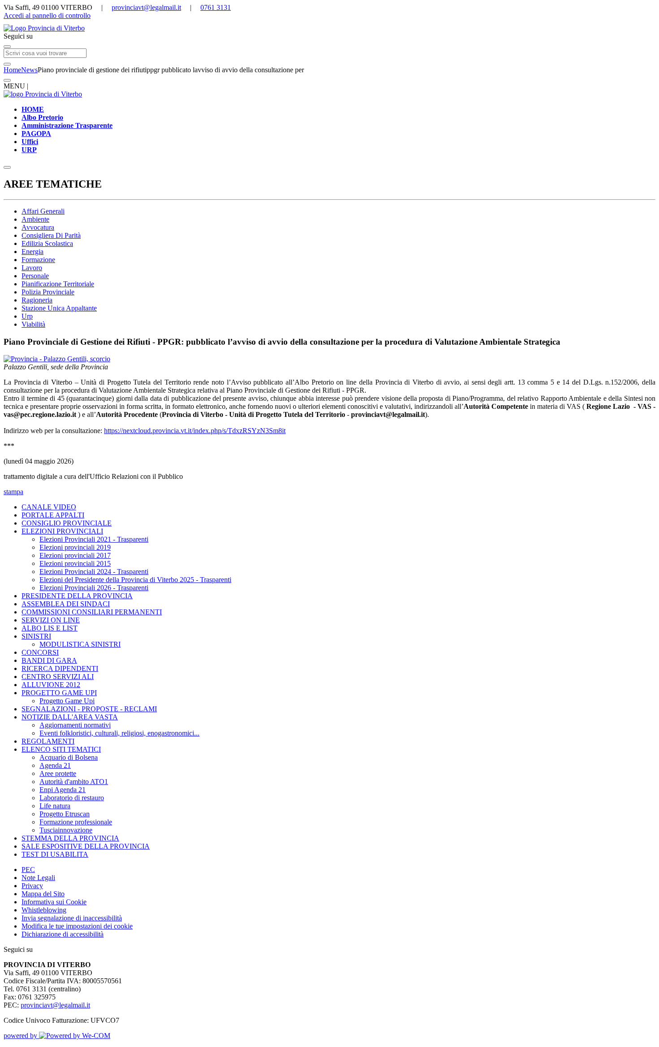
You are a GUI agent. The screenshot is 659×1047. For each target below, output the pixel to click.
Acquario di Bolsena (68, 757)
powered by (21, 1035)
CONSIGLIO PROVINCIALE (67, 523)
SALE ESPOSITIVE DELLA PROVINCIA (86, 846)
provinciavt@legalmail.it (146, 7)
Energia (32, 251)
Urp (27, 316)
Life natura (54, 806)
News (29, 70)
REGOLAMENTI (48, 741)
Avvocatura (38, 227)
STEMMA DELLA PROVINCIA (70, 838)
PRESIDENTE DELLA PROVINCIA (77, 596)
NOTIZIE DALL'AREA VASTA (70, 717)
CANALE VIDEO (49, 507)
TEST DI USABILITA (55, 854)
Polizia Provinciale (48, 292)
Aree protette (57, 773)
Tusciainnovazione (65, 830)
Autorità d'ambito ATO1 (73, 781)
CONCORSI (40, 652)
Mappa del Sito (43, 894)
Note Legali (38, 877)
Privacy (32, 885)
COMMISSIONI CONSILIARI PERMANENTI (92, 612)
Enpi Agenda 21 (62, 789)
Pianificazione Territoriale (58, 284)
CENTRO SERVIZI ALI (58, 676)
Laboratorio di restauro (71, 798)
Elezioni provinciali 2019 (75, 547)
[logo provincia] (329, 28)
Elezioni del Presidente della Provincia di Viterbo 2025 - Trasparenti (135, 579)
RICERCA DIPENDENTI (60, 668)
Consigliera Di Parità (51, 235)
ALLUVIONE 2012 (51, 684)
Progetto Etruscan (64, 814)
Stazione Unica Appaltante (59, 308)
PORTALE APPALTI (53, 515)
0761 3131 (215, 7)
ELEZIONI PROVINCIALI (62, 531)
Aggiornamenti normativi (75, 725)
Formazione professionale (75, 822)
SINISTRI (36, 636)
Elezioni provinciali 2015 (75, 563)
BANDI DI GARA (49, 660)
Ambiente (35, 219)
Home (12, 70)
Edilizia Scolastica (47, 243)
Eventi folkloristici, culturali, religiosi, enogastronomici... (119, 733)
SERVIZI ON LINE (51, 620)
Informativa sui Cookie (54, 902)
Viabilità (33, 324)
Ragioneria (37, 300)
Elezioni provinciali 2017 (75, 555)
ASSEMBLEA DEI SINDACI (66, 604)
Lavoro (32, 268)
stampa (13, 491)
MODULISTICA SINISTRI (80, 644)
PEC (28, 869)
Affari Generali (43, 211)
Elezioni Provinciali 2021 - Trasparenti (93, 539)
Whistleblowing (44, 910)
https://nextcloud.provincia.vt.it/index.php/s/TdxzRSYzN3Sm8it (195, 430)
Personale (35, 276)
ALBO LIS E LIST (50, 628)
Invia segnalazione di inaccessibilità (72, 918)
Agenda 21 (55, 765)
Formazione (38, 259)
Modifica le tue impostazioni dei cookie (77, 926)
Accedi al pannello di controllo (47, 15)
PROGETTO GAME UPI (59, 693)
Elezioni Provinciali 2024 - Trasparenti (93, 571)
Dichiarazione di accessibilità (63, 934)
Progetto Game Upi (67, 701)
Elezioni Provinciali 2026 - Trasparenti (93, 587)
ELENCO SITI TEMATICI (61, 749)
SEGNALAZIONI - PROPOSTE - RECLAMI (89, 709)
